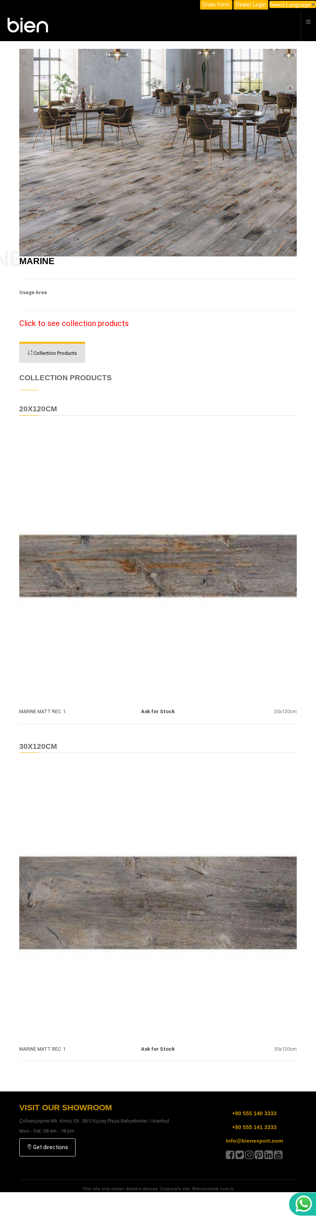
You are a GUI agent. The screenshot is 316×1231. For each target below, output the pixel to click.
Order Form (216, 5)
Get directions (50, 1147)
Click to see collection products (74, 323)
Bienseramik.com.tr (213, 1188)
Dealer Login (251, 5)
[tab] (52, 353)
